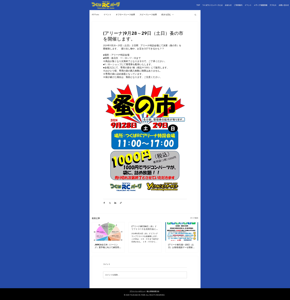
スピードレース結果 (148, 14)
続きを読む (166, 14)
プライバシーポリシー (137, 291)
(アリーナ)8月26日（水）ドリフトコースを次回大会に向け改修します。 (144, 227)
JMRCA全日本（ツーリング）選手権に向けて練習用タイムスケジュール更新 (108, 246)
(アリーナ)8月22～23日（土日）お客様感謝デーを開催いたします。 (181, 246)
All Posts (95, 14)
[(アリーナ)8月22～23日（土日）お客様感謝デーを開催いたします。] (181, 231)
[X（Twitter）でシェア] (110, 203)
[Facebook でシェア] (104, 203)
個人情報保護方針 (153, 291)
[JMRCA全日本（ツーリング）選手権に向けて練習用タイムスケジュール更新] (108, 231)
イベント (107, 14)
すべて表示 (194, 218)
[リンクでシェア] (121, 203)
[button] (238, 5)
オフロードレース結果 (125, 14)
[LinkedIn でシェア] (115, 203)
